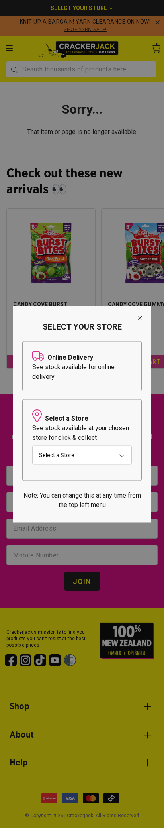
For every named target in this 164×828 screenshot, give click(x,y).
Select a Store (56, 455)
